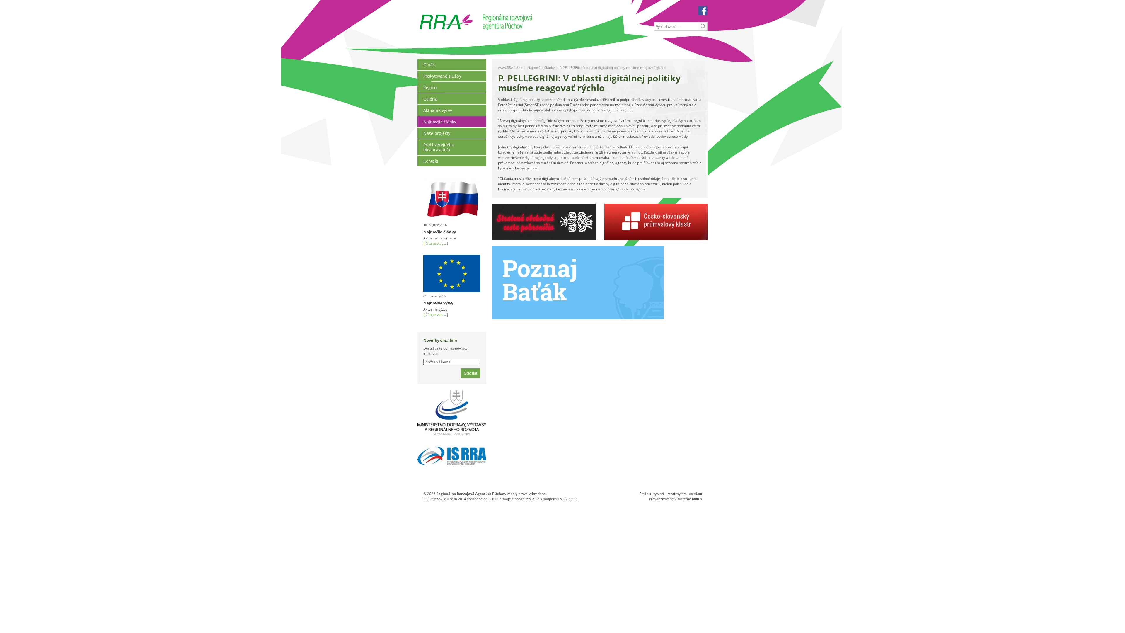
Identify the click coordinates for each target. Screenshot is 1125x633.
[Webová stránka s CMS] (697, 498)
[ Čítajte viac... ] (435, 243)
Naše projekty (436, 133)
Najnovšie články (439, 122)
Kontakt (430, 161)
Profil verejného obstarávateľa (438, 147)
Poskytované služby (442, 76)
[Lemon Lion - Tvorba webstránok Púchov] (695, 493)
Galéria (430, 99)
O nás (429, 64)
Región (430, 87)
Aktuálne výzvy (437, 110)
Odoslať (471, 373)
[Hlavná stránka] (446, 16)
